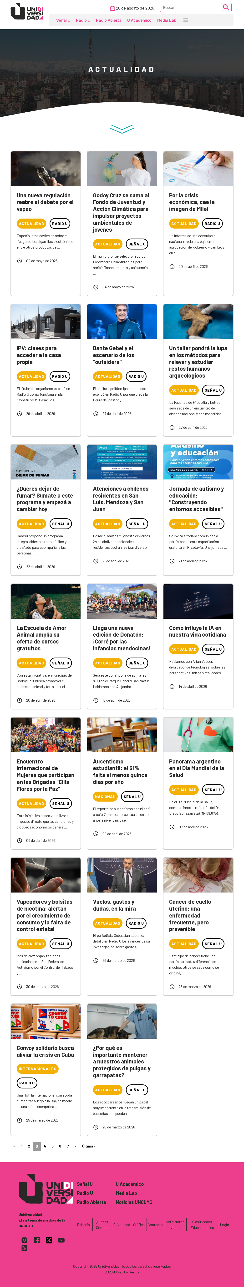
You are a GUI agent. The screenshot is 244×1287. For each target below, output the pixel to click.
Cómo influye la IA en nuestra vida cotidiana (197, 631)
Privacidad (121, 1224)
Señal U (63, 20)
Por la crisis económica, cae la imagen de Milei (192, 202)
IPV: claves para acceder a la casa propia (39, 354)
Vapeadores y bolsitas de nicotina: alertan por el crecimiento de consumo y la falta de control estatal (44, 915)
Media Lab (166, 20)
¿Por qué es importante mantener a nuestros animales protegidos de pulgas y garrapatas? (122, 1061)
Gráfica (139, 1224)
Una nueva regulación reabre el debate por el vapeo (45, 202)
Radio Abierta (109, 20)
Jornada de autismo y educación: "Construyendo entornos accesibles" (196, 498)
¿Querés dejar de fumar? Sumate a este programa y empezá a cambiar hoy (45, 498)
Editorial (84, 1224)
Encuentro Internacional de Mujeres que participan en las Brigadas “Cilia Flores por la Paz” (45, 775)
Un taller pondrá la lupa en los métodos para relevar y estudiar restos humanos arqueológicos (198, 361)
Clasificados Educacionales (202, 1224)
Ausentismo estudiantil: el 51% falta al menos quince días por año (120, 771)
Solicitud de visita (175, 1224)
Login (224, 1224)
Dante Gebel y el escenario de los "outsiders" (113, 354)
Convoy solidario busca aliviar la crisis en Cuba (45, 1051)
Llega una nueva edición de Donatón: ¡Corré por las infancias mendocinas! (122, 638)
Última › (88, 1146)
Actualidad (31, 223)
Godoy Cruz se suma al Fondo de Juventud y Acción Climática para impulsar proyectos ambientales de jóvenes (121, 212)
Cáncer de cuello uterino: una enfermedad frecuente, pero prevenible (190, 915)
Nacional (105, 796)
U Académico (139, 20)
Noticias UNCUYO (134, 1202)
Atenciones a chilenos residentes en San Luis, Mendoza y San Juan (120, 498)
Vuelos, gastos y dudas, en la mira (114, 905)
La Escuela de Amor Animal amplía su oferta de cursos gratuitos (41, 638)
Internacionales (37, 1068)
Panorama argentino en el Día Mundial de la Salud (196, 768)
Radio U (83, 20)
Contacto (155, 1224)
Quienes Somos (102, 1224)
